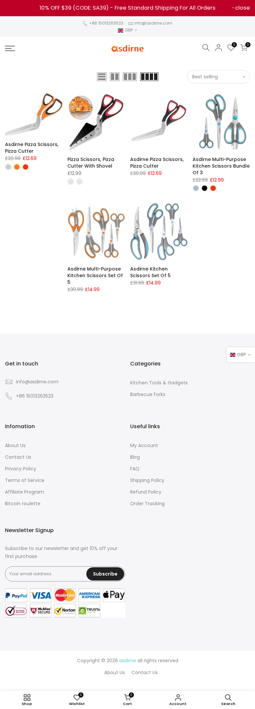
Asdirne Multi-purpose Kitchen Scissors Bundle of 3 (221, 166)
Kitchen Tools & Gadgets (159, 382)
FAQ (134, 468)
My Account (144, 445)
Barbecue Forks (147, 394)
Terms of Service (24, 480)
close (15, 8)
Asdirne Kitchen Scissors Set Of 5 (150, 272)
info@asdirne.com (153, 23)
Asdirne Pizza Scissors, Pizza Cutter (31, 147)
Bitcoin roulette (23, 503)
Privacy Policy (20, 468)
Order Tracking (147, 503)
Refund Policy (145, 492)
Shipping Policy (147, 480)
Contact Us (18, 457)
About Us (15, 445)
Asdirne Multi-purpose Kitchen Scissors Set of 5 (95, 275)
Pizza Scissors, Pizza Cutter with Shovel (90, 162)
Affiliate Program (24, 492)
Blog (135, 457)
